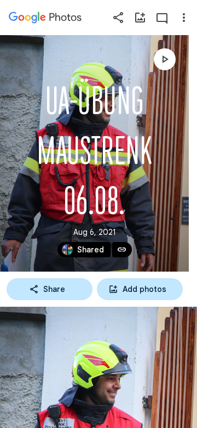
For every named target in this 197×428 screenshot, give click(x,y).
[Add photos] (140, 18)
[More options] (184, 18)
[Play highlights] (165, 59)
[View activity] (162, 18)
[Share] (118, 18)
